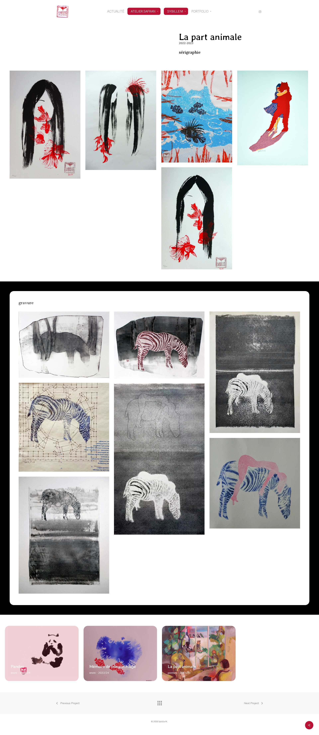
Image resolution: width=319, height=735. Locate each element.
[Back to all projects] (159, 702)
